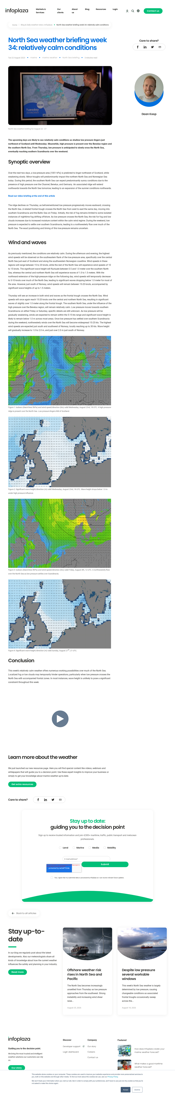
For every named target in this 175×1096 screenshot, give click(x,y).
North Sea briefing (70, 57)
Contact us (153, 10)
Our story (16, 1067)
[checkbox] (87, 848)
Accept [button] (125, 1089)
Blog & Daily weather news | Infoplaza (36, 24)
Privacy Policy (113, 1076)
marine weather (49, 57)
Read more (17, 972)
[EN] (138, 10)
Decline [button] (137, 1089)
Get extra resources (22, 784)
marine (33, 57)
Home (14, 25)
